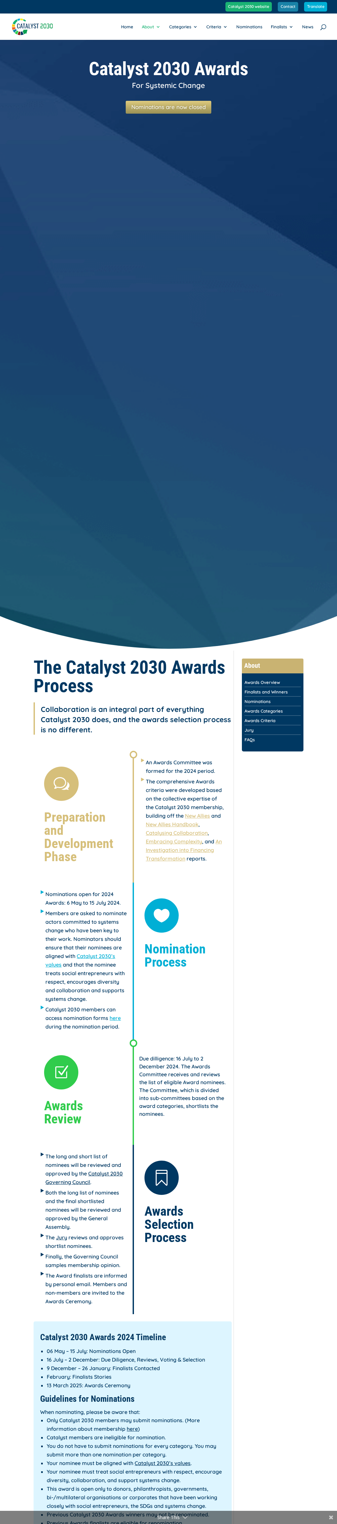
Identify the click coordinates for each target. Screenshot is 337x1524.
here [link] (115, 1018)
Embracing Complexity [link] (174, 841)
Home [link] (127, 26)
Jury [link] (61, 1237)
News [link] (307, 26)
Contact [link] (288, 7)
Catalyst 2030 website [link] (248, 7)
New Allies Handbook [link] (172, 824)
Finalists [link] (279, 26)
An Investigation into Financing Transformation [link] (184, 850)
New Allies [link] (197, 815)
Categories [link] (180, 26)
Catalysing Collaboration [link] (177, 833)
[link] (32, 26)
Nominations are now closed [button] (168, 106)
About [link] (148, 26)
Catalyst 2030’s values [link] (163, 1463)
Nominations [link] (249, 26)
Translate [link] (315, 7)
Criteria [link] (213, 26)
